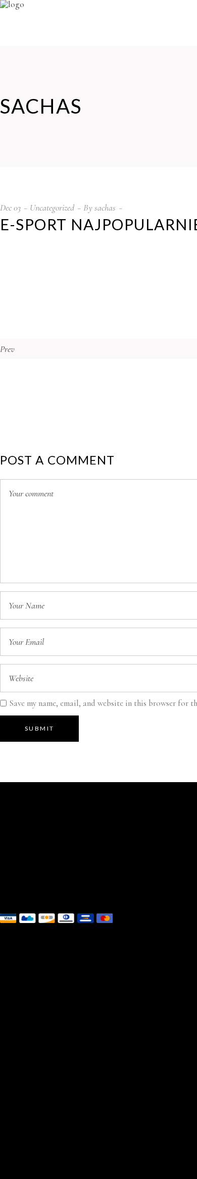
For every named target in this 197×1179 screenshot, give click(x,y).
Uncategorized (52, 207)
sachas (105, 207)
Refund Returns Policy (38, 946)
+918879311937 (47, 892)
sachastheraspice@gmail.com (71, 879)
